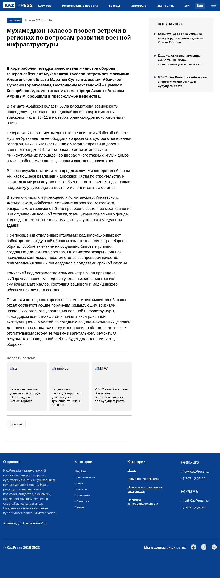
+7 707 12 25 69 (193, 479)
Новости (16, 424)
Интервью (138, 5)
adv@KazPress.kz (195, 501)
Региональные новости (80, 5)
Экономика (165, 5)
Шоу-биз (44, 5)
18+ (186, 5)
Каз (200, 6)
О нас (132, 470)
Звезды (114, 5)
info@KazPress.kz (195, 471)
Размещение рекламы (143, 478)
